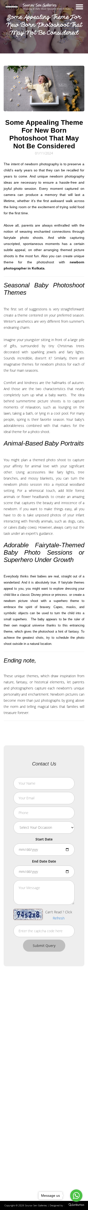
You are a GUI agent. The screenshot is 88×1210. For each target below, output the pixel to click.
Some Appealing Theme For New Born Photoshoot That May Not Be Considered (44, 134)
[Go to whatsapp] (76, 1195)
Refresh (59, 918)
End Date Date (44, 861)
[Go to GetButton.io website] (76, 1205)
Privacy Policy (17, 1137)
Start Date (44, 839)
